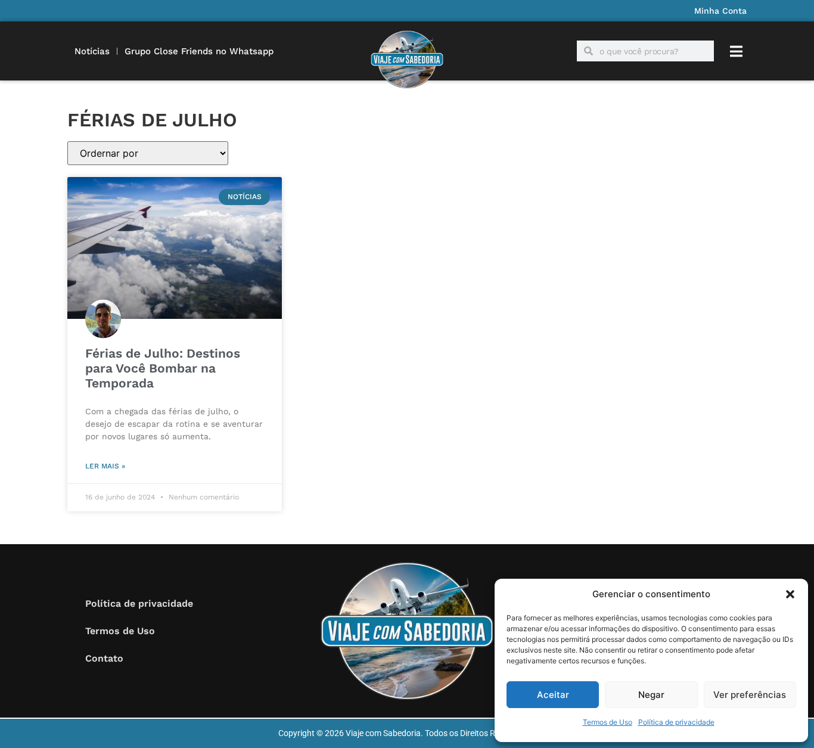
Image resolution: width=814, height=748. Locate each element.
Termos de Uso (607, 722)
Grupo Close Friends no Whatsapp (199, 51)
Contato (104, 658)
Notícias (92, 51)
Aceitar (553, 694)
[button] (790, 594)
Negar (651, 694)
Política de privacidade (676, 722)
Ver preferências (749, 694)
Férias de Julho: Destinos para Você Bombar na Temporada (162, 368)
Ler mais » (105, 466)
